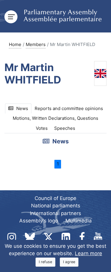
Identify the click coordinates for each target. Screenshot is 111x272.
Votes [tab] (42, 128)
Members (36, 44)
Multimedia (78, 221)
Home (15, 44)
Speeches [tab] (64, 128)
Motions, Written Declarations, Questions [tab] (55, 118)
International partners (55, 213)
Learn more (88, 253)
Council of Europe (55, 198)
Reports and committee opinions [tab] (69, 108)
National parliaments (55, 206)
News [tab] (22, 108)
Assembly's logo (38, 221)
